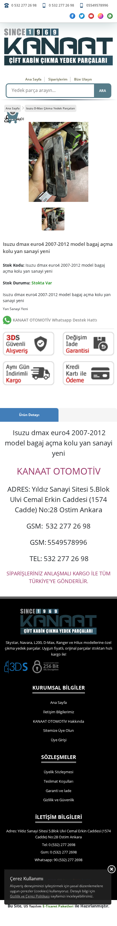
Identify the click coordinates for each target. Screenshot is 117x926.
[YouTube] (91, 16)
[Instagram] (100, 16)
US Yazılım (32, 906)
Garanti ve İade (58, 790)
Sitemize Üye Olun (58, 730)
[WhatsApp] (110, 16)
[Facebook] (72, 16)
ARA (102, 90)
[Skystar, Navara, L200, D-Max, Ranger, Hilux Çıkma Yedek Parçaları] (58, 47)
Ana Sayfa (33, 79)
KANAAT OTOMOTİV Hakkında (58, 721)
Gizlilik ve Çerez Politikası (30, 896)
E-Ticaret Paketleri (58, 906)
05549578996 (97, 5)
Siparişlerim (57, 79)
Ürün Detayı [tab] (29, 414)
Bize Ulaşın (83, 79)
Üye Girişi (58, 739)
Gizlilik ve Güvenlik (58, 799)
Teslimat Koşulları (58, 781)
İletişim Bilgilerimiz (58, 711)
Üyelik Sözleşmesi (58, 771)
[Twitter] (82, 16)
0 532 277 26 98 (24, 5)
